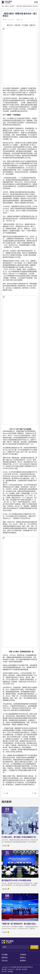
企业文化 (5, 960)
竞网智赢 (10, 971)
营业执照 (24, 969)
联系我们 (23, 960)
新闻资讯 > (12, 6)
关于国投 (5, 954)
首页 (3, 6)
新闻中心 (23, 957)
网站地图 (18, 969)
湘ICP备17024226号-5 (8, 969)
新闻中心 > (7, 6)
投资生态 (5, 957)
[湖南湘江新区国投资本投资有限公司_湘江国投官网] (5, 2)
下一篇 (34, 793)
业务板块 (23, 954)
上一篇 (6, 793)
